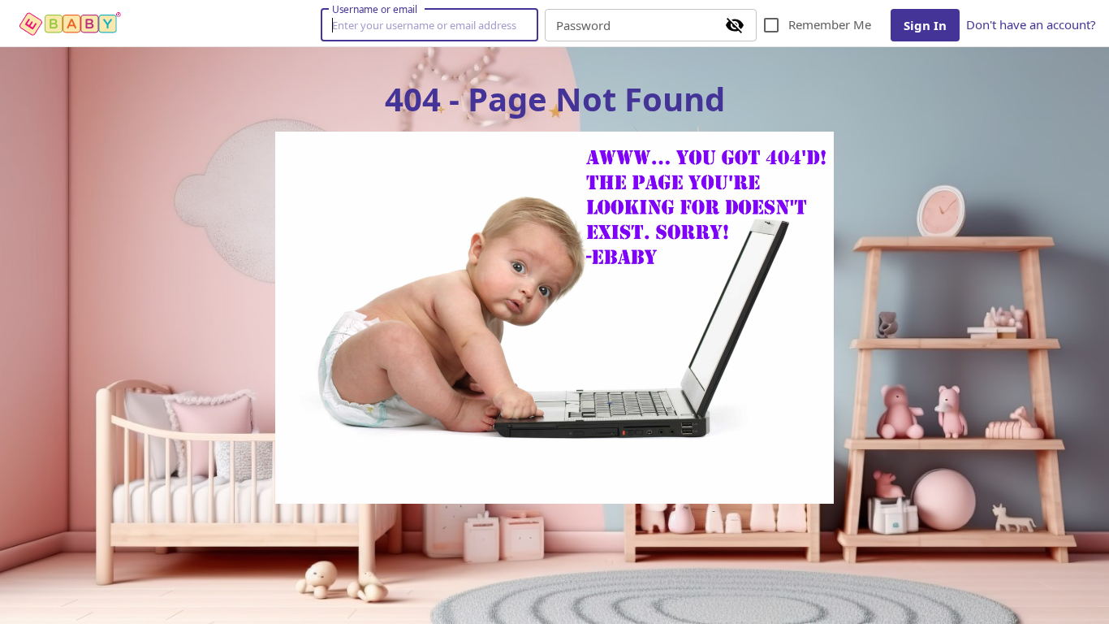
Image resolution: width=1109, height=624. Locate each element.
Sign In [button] (925, 25)
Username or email (375, 8)
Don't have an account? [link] (1031, 24)
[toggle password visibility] (735, 25)
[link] (71, 24)
